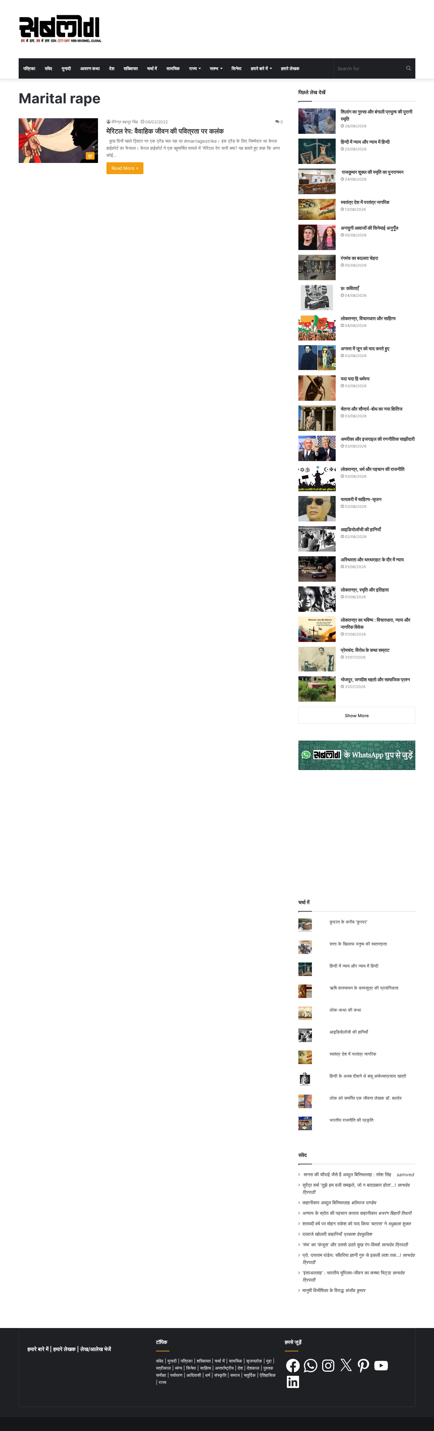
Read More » (125, 168)
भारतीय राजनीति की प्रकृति (351, 1120)
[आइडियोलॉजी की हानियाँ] (317, 539)
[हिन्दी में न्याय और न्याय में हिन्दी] (317, 151)
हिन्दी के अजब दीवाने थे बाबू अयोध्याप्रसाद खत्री (368, 1076)
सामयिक (173, 68)
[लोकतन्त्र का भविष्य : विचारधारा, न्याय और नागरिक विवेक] (317, 629)
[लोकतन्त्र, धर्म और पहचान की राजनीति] (317, 478)
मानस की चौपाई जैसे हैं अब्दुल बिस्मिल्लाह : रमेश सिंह (348, 1174)
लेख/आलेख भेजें (95, 1349)
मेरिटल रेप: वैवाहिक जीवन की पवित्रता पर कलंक (165, 131)
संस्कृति (221, 1375)
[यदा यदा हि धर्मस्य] (317, 388)
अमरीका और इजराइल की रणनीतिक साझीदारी (378, 439)
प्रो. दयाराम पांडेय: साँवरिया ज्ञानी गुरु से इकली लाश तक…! (351, 1255)
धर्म (208, 1375)
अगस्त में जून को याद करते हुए (365, 348)
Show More (357, 715)
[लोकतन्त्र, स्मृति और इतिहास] (317, 599)
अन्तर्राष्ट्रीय (225, 1368)
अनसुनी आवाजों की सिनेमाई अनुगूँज (369, 228)
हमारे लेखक (290, 68)
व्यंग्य (179, 1368)
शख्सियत (131, 68)
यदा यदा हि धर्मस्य (355, 378)
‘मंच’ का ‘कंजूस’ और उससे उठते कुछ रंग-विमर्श (341, 1244)
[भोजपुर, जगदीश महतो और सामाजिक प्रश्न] (317, 689)
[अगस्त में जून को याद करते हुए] (317, 358)
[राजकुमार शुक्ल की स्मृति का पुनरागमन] (317, 181)
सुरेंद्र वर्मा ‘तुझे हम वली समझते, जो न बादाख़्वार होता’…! (349, 1185)
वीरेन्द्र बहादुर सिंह (125, 121)
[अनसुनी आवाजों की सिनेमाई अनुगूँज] (317, 237)
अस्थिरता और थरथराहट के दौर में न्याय (372, 559)
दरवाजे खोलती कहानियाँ (322, 1234)
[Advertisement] (356, 834)
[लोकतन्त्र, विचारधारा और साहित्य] (317, 327)
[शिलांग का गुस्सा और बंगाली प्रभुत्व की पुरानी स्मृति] (317, 121)
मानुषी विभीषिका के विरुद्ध (323, 1290)
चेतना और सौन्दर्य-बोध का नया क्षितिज (371, 409)
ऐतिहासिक (268, 1375)
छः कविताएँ (350, 288)
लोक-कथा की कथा (345, 1010)
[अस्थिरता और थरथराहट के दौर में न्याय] (317, 569)
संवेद (48, 68)
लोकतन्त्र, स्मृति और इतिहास (365, 590)
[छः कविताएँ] (317, 297)
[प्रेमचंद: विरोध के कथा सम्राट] (317, 659)
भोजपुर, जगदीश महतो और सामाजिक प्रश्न (375, 679)
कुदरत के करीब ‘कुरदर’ (348, 922)
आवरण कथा (90, 68)
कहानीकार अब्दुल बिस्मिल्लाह (326, 1202)
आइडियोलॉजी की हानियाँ (361, 529)
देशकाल (254, 1368)
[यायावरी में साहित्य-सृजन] (317, 508)
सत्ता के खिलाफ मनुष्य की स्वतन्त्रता (358, 944)
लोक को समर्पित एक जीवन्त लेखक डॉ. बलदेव (365, 1098)
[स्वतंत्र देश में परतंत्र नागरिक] (317, 209)
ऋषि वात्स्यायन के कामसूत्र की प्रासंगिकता (364, 988)
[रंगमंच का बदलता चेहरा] (317, 267)
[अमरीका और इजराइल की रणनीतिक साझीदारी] (317, 448)
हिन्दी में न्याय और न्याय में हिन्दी (365, 142)
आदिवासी (194, 1375)
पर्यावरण (177, 1375)
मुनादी (66, 68)
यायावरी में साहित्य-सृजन (362, 499)
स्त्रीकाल (164, 1368)
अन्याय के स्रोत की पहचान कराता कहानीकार (339, 1213)
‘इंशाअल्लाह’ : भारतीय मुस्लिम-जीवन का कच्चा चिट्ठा (346, 1273)
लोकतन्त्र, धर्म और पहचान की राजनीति (373, 469)
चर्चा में (152, 68)
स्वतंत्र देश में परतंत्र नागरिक (365, 202)
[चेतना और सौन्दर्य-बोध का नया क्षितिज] (317, 418)
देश (111, 68)
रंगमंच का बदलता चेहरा (359, 258)
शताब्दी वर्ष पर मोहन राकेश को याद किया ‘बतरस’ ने (344, 1223)
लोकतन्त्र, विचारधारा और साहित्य (368, 318)
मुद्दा (269, 1361)
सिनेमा (236, 68)
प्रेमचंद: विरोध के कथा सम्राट (365, 650)
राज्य (193, 68)
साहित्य (206, 1368)
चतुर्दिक (250, 1375)
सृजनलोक (254, 1361)
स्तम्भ (214, 68)
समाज (235, 1375)
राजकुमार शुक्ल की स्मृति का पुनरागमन (372, 172)
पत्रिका (29, 68)
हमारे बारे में (259, 68)
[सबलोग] (60, 29)
